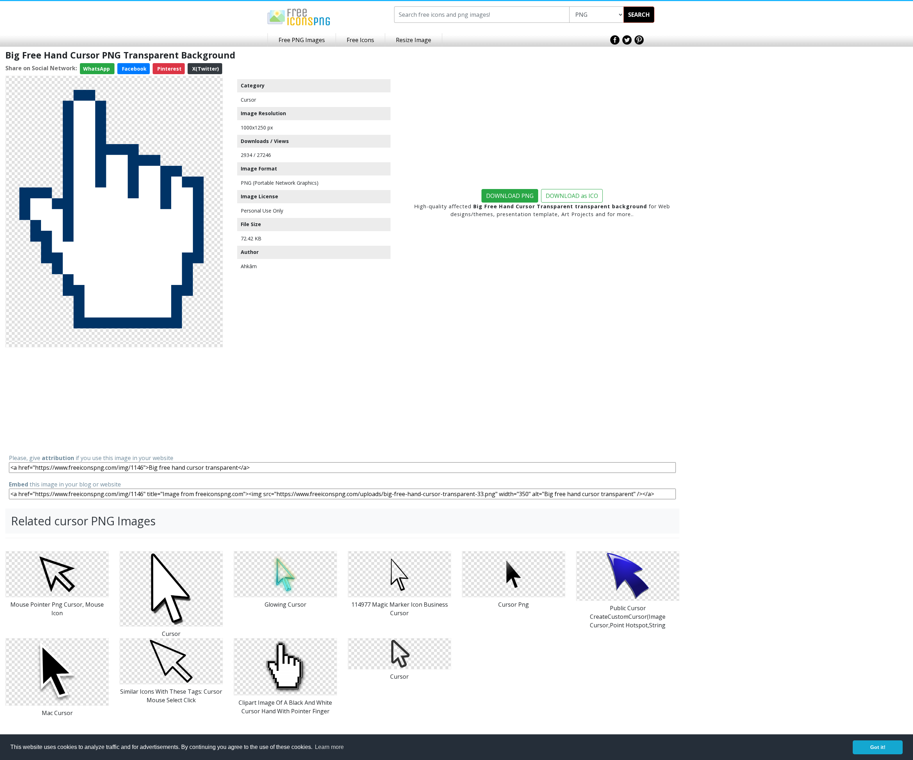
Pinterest (169, 68)
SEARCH (639, 15)
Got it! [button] (878, 747)
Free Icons (360, 40)
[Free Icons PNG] (298, 16)
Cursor (248, 99)
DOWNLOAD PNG (510, 196)
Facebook (134, 68)
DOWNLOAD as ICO (572, 196)
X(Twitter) (205, 68)
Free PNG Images (302, 40)
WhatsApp (97, 68)
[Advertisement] (114, 400)
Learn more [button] (329, 747)
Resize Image (413, 40)
